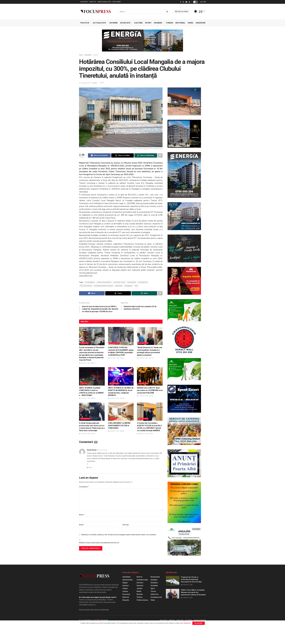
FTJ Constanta (86, 286)
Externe (114, 23)
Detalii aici (187, 623)
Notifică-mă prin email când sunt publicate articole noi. (99, 543)
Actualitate (99, 23)
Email (82, 525)
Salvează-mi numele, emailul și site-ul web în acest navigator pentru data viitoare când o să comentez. (119, 535)
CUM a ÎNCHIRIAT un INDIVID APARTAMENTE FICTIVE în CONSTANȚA (119, 425)
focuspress (142, 282)
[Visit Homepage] (95, 12)
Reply (90, 467)
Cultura (125, 591)
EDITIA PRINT (182, 11)
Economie (126, 594)
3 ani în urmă (103, 450)
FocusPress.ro (88, 620)
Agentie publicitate (104, 2)
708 (94, 398)
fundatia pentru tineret (103, 286)
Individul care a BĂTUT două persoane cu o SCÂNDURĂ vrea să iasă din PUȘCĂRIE (149, 390)
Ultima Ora (155, 594)
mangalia (128, 286)
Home (81, 55)
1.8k (123, 398)
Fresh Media (104, 620)
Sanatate (154, 580)
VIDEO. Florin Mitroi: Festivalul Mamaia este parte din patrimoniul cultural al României (193, 592)
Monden (158, 23)
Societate (125, 23)
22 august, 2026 (85, 363)
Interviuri (140, 583)
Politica (139, 597)
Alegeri (125, 583)
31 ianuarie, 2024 (84, 83)
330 (123, 358)
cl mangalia (90, 282)
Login (204, 2)
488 (123, 431)
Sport (148, 23)
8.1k (94, 363)
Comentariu (84, 487)
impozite (118, 286)
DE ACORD (199, 623)
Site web (125, 525)
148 (94, 433)
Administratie (127, 580)
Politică (84, 23)
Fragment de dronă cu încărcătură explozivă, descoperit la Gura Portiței (191, 579)
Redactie (93, 2)
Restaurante (155, 577)
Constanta (132, 282)
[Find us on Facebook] (180, 2)
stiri (136, 286)
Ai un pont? (84, 2)
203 (152, 433)
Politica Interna (142, 600)
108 (152, 396)
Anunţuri (200, 23)
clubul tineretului (104, 282)
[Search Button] (167, 11)
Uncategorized (156, 597)
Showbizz (154, 583)
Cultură (138, 23)
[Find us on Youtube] (186, 2)
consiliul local (119, 282)
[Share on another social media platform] (160, 155)
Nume (82, 515)
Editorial (180, 23)
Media (139, 591)
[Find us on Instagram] (183, 2)
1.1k (152, 358)
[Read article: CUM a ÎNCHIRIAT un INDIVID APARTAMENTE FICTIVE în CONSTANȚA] (121, 411)
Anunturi (125, 585)
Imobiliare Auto (142, 580)
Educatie (125, 600)
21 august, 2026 (143, 358)
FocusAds (188, 620)
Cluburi (125, 588)
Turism (169, 23)
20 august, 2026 (114, 431)
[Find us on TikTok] (189, 2)
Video (190, 23)
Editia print (117, 2)
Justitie (95, 55)
